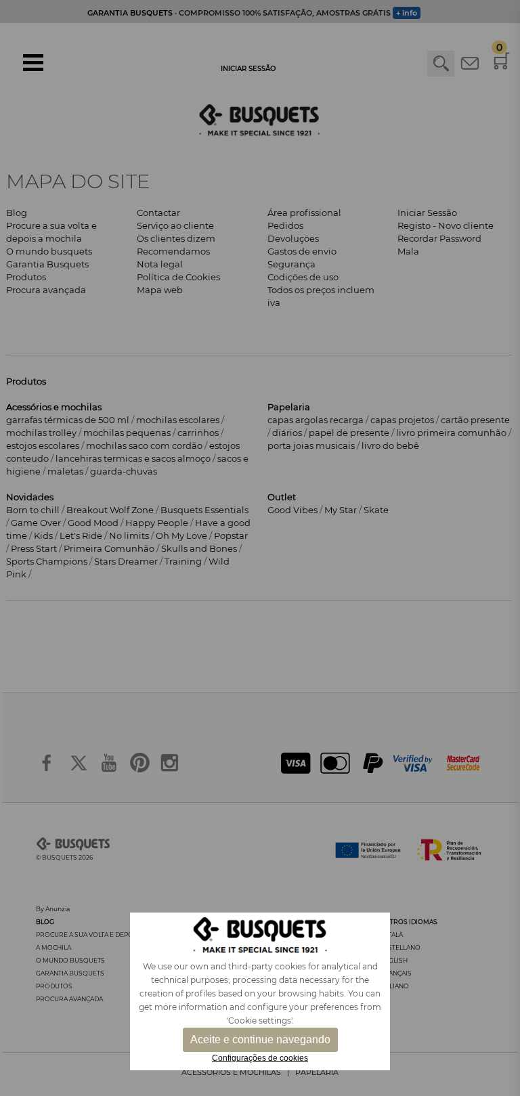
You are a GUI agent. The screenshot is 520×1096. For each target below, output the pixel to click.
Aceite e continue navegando (260, 1039)
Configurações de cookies (260, 1058)
